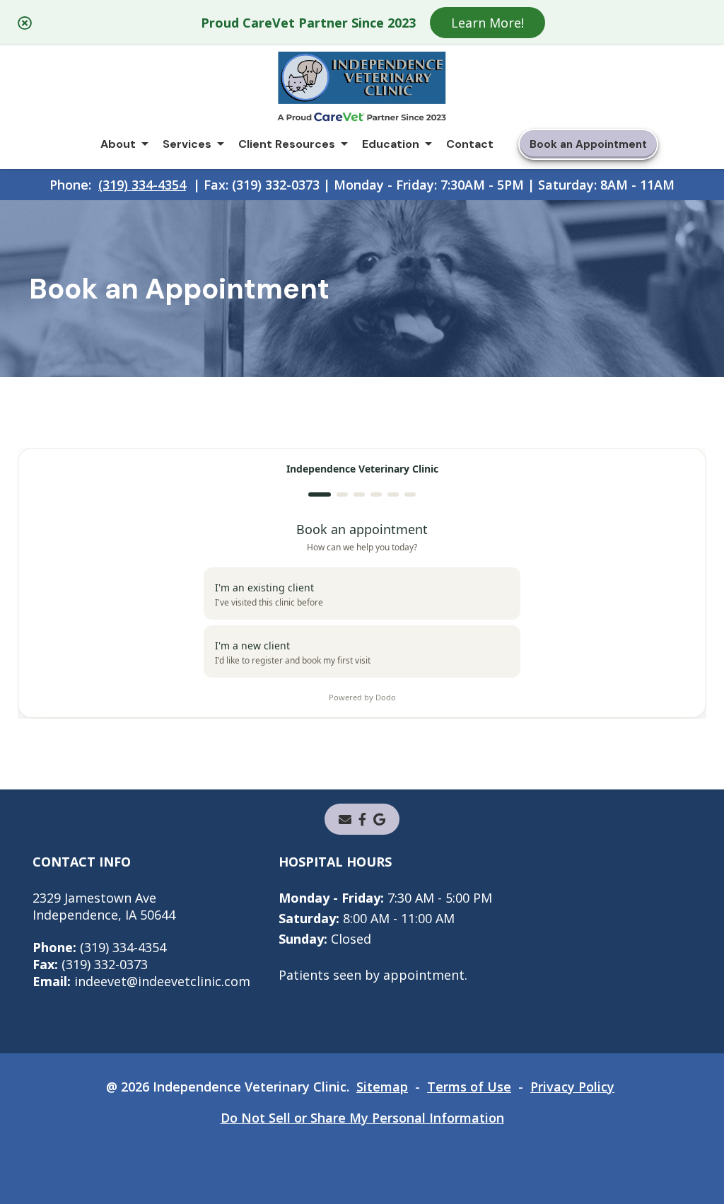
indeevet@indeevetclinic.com (141, 981)
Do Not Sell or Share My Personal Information (362, 1117)
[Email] (345, 819)
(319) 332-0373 (90, 964)
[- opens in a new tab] (362, 819)
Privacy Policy (572, 1086)
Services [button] (187, 144)
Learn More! (487, 22)
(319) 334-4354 (142, 184)
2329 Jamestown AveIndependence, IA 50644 (104, 906)
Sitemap (382, 1086)
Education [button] (390, 144)
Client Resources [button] (286, 144)
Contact (470, 144)
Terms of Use (469, 1086)
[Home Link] (361, 89)
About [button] (118, 144)
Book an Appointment (588, 144)
